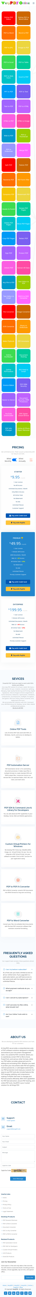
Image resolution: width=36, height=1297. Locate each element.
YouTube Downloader (8, 415)
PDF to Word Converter (18, 920)
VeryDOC (17, 1285)
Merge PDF (23, 150)
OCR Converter (8, 326)
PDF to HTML (24, 106)
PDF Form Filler (23, 180)
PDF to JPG (8, 47)
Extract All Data (23, 268)
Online (30, 1285)
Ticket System (11, 1120)
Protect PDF (23, 253)
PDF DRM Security (23, 385)
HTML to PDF (9, 121)
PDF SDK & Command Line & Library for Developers (18, 809)
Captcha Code (6, 1170)
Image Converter (23, 312)
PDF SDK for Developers (10, 1246)
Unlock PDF (8, 268)
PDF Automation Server (18, 765)
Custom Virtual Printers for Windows (18, 845)
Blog (21, 1287)
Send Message (18, 1179)
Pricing (5, 1201)
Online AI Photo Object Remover (23, 429)
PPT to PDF (8, 92)
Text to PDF (8, 106)
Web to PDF (8, 136)
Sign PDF (8, 253)
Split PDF (8, 165)
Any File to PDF (8, 282)
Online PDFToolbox (8, 371)
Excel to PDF (23, 77)
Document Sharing (23, 356)
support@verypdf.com (13, 1129)
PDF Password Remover (10, 1220)
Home (5, 1197)
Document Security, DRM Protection (23, 400)
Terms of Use (7, 1208)
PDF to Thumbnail (23, 136)
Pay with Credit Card (19, 516)
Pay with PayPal (19, 523)
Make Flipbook (8, 341)
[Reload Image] (19, 1170)
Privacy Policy (7, 1204)
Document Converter (9, 1227)
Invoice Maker (8, 385)
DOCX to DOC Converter (23, 297)
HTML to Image (24, 121)
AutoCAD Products (8, 1256)
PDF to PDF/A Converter (18, 886)
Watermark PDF (23, 194)
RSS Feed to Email (23, 371)
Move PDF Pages (23, 224)
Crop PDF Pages (8, 238)
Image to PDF (23, 47)
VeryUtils (24, 1285)
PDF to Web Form (8, 77)
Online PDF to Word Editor (23, 18)
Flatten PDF (23, 165)
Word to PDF (24, 33)
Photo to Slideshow (24, 326)
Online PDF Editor (8, 18)
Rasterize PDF (8, 180)
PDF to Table (23, 62)
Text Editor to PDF (23, 282)
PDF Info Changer (8, 429)
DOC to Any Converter (9, 1230)
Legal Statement (8, 1211)
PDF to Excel (8, 62)
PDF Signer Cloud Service (23, 415)
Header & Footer (8, 209)
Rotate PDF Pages (23, 209)
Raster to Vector (8, 400)
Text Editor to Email (8, 297)
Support (15, 1287)
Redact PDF (23, 238)
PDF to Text (23, 92)
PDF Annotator (23, 341)
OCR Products (7, 1253)
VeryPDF (10, 1285)
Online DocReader (8, 356)
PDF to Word (9, 33)
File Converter (8, 312)
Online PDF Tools (18, 729)
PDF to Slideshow (9, 150)
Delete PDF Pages (8, 224)
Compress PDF (8, 194)
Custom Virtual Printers (10, 1249)
